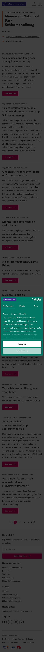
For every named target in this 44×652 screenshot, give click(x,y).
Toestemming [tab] (8, 306)
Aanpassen (20, 351)
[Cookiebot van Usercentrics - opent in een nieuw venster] (31, 299)
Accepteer (22, 344)
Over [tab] (36, 306)
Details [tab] (22, 306)
